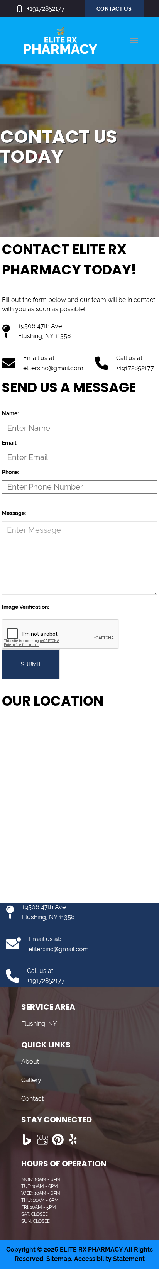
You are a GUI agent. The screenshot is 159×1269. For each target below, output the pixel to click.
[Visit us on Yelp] (73, 1139)
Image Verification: (25, 607)
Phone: (10, 472)
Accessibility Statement (109, 1258)
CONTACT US (114, 9)
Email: (9, 443)
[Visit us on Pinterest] (58, 1139)
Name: (10, 413)
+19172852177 (46, 8)
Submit (31, 664)
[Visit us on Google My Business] (42, 1139)
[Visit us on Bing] (27, 1139)
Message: (14, 513)
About (30, 1061)
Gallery (31, 1080)
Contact (32, 1098)
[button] (134, 40)
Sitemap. (59, 1258)
